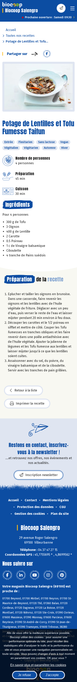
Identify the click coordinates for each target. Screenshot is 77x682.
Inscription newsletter (41, 475)
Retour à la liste (25, 390)
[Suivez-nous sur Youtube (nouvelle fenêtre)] (34, 575)
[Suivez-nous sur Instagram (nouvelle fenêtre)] (48, 575)
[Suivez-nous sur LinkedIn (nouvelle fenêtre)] (21, 575)
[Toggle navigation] (72, 9)
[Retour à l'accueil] (12, 5)
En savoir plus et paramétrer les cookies (38, 665)
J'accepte (52, 675)
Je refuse (24, 675)
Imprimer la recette (30, 403)
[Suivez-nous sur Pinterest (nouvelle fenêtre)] (62, 575)
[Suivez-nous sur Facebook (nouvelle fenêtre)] (7, 575)
